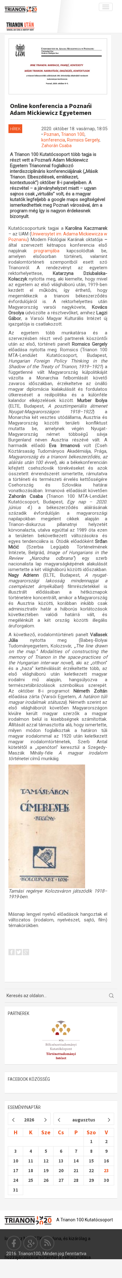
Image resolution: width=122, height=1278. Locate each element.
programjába (50, 250)
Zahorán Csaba (56, 145)
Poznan (51, 134)
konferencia (53, 139)
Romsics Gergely (83, 139)
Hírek (15, 128)
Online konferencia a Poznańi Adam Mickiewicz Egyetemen (51, 109)
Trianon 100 (72, 134)
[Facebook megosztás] (11, 953)
